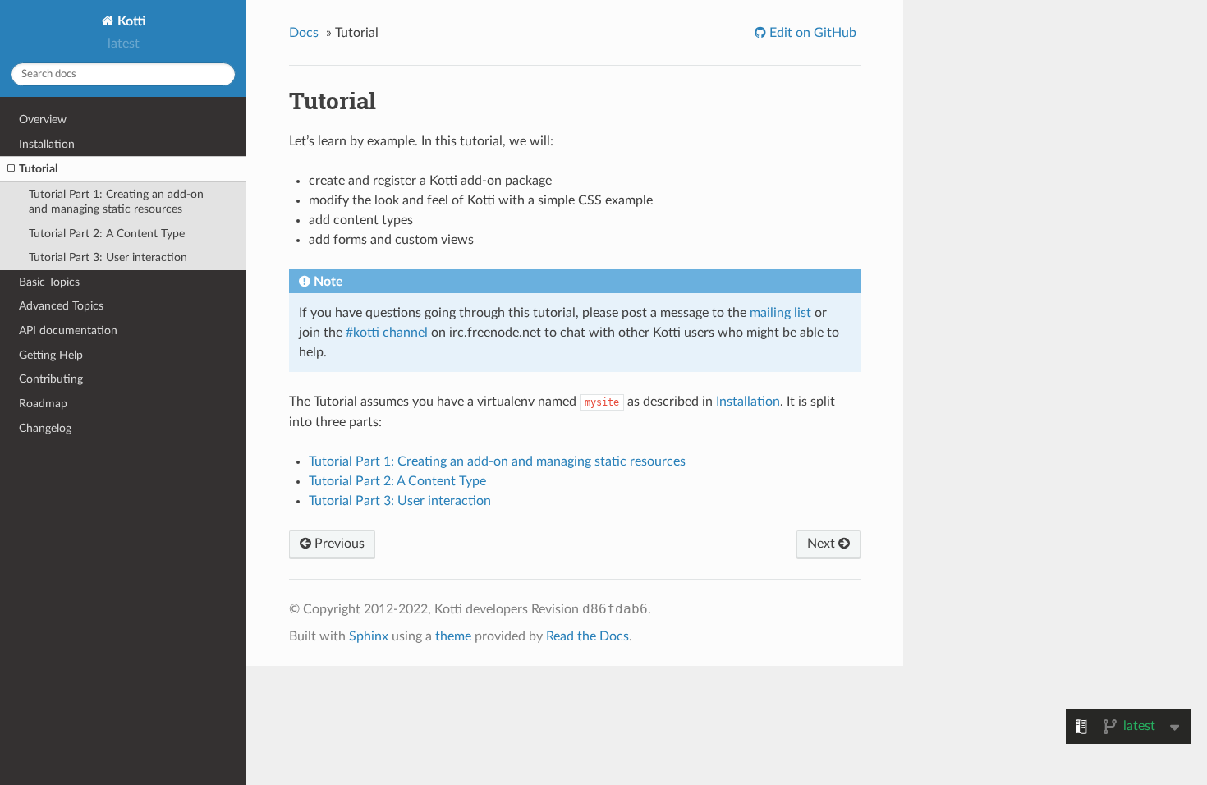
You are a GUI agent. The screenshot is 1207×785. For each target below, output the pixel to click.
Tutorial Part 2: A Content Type (107, 233)
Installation (47, 144)
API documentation (68, 330)
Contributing (51, 379)
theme (453, 636)
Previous (338, 543)
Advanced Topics (61, 306)
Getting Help (51, 355)
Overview (43, 119)
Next (822, 543)
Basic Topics (49, 282)
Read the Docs (587, 636)
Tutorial (38, 169)
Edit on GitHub (811, 32)
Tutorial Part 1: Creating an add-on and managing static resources (116, 201)
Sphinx (368, 636)
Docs (304, 32)
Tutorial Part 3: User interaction (108, 257)
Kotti (129, 21)
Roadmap (43, 403)
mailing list (780, 312)
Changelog (45, 428)
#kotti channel (387, 332)
